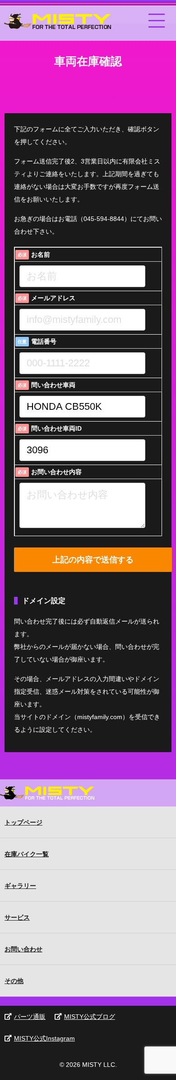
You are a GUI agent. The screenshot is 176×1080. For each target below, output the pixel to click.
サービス (17, 917)
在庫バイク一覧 (27, 854)
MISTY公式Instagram (44, 1038)
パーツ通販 (30, 1016)
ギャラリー (20, 885)
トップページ (23, 822)
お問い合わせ (23, 949)
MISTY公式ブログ (89, 1016)
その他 (14, 980)
